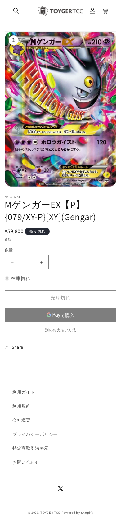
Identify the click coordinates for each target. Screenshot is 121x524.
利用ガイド (23, 392)
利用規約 (21, 406)
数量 (9, 250)
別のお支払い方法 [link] (60, 330)
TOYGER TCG (50, 512)
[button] (16, 11)
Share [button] (17, 347)
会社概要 (21, 420)
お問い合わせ (26, 462)
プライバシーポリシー (35, 434)
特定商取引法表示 (30, 448)
